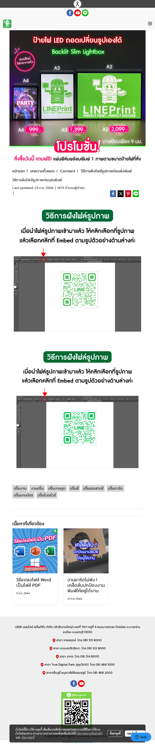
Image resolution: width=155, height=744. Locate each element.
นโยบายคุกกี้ (28, 737)
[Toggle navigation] (150, 24)
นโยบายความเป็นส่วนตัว (89, 733)
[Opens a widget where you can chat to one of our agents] (140, 737)
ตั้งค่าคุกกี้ (115, 733)
